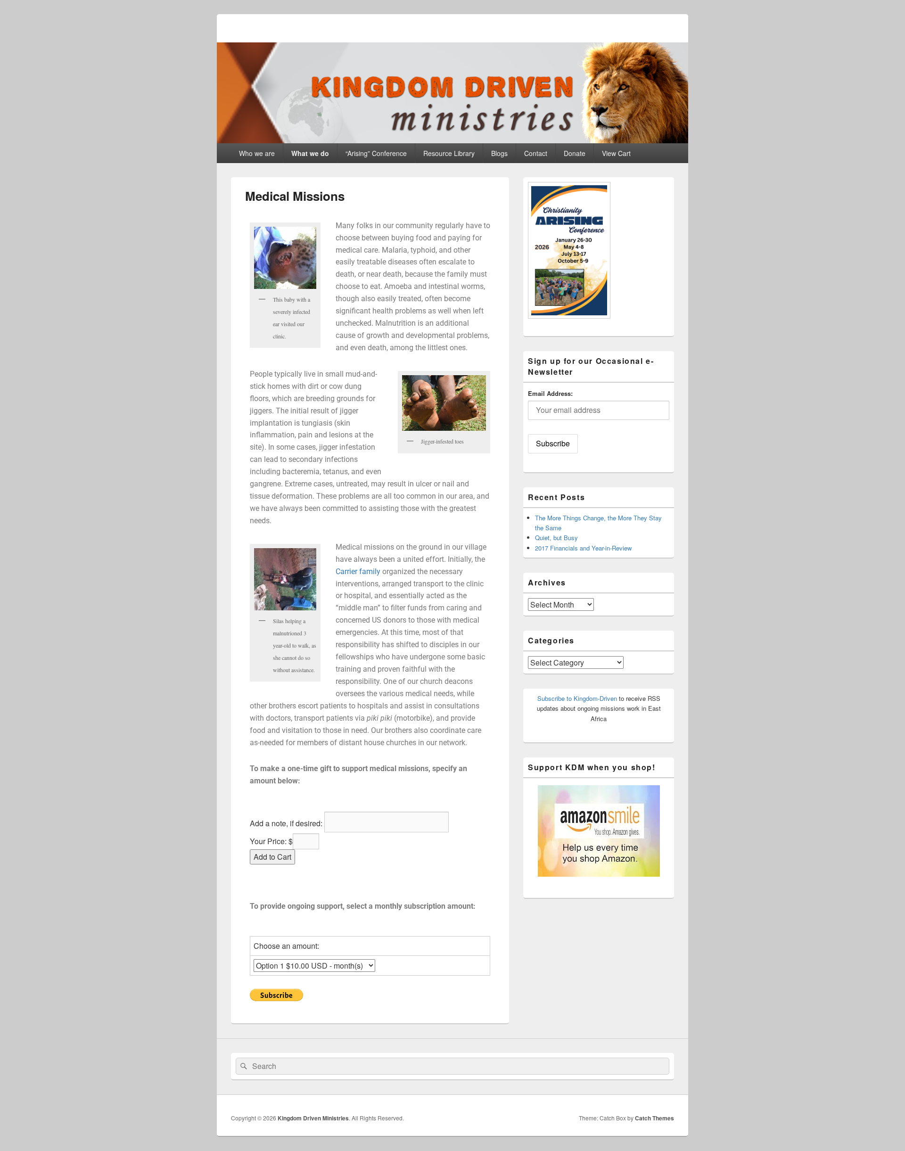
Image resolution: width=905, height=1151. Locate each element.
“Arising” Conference (376, 153)
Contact (535, 153)
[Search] (243, 1066)
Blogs (499, 153)
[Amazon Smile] (599, 874)
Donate (574, 153)
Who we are (257, 153)
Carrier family (358, 571)
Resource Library (449, 153)
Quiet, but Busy (556, 537)
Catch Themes (654, 1118)
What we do (310, 153)
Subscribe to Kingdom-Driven (577, 698)
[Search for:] (452, 1066)
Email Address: (550, 393)
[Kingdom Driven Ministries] (452, 140)
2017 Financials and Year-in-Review (583, 547)
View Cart (616, 153)
